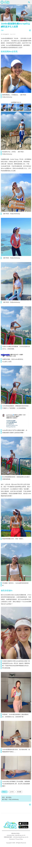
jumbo (12, 791)
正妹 (2, 30)
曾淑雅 (19, 791)
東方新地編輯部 (5, 34)
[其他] (30, 31)
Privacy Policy (19, 839)
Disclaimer (12, 839)
